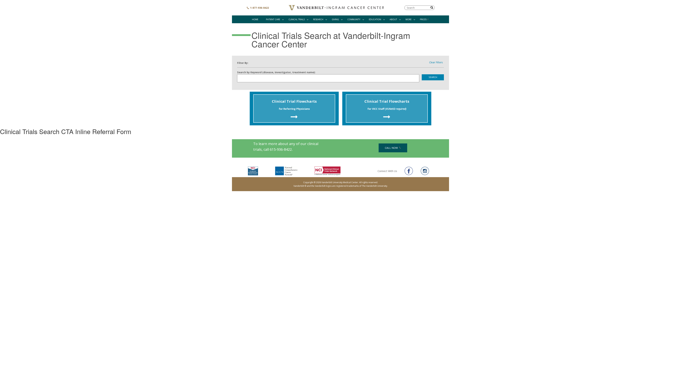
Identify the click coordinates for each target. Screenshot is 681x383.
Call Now (391, 147)
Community (353, 19)
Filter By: (242, 63)
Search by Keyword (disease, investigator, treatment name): (276, 72)
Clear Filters (436, 62)
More (408, 19)
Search (433, 77)
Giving (335, 19)
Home (255, 19)
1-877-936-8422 (259, 7)
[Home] (337, 7)
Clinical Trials (297, 19)
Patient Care (273, 19)
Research (318, 19)
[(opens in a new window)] (408, 170)
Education (375, 19)
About (393, 19)
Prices (423, 19)
